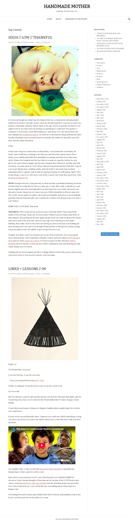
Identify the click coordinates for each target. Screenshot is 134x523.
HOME (49, 19)
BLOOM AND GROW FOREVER (108, 51)
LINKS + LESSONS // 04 (27, 269)
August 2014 (101, 189)
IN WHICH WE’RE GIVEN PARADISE (110, 48)
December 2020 (102, 104)
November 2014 (102, 181)
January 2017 (101, 153)
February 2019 (102, 129)
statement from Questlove (51, 469)
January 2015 (101, 175)
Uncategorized (102, 82)
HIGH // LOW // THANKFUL (30, 37)
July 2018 (100, 132)
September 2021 (103, 99)
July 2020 (100, 112)
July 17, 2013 (39, 380)
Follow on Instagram (111, 234)
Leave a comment (42, 42)
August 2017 (101, 140)
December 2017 (102, 137)
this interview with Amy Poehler (32, 483)
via (15, 364)
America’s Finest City (19, 178)
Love (98, 68)
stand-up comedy (32, 241)
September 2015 (103, 162)
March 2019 (101, 126)
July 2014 (100, 192)
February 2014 (102, 205)
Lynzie (31, 42)
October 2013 (101, 216)
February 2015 (102, 172)
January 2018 (101, 134)
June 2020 (100, 115)
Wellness (100, 87)
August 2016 (101, 156)
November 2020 (103, 107)
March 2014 (101, 202)
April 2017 (100, 145)
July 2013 (100, 222)
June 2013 (100, 224)
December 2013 (102, 211)
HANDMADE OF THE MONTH (76, 19)
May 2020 (100, 118)
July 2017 (100, 142)
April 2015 (100, 167)
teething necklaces (30, 135)
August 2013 (101, 219)
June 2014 (100, 194)
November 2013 (102, 213)
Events (99, 65)
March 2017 (101, 148)
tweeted (26, 369)
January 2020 (101, 123)
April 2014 (100, 200)
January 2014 (101, 208)
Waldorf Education (103, 85)
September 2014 (103, 186)
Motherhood (101, 71)
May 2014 (100, 197)
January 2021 (101, 102)
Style (98, 79)
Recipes (99, 76)
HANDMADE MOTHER (67, 6)
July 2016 (100, 159)
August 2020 (101, 110)
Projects (100, 74)
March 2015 (101, 170)
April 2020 (100, 121)
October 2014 (101, 183)
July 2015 (100, 164)
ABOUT (58, 19)
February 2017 (102, 151)
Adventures (101, 63)
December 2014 (102, 178)
